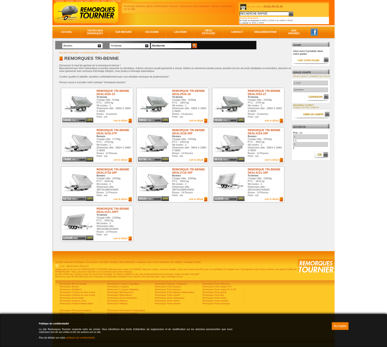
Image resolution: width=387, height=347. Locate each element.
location (114, 262)
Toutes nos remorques (95, 32)
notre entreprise (161, 262)
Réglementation (265, 32)
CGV (62, 266)
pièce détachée (127, 262)
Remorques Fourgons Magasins (123, 289)
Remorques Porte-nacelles (215, 300)
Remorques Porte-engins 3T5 (216, 286)
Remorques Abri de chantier (73, 284)
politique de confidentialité (80, 337)
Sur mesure (123, 32)
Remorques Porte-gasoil (214, 292)
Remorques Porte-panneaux (216, 303)
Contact (237, 32)
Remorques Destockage (71, 298)
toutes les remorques (74, 262)
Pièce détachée (208, 32)
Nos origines (294, 32)
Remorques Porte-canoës (167, 295)
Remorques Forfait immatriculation (76, 303)
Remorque (74, 52)
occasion (104, 262)
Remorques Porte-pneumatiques (75, 310)
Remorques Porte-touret (71, 313)
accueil (58, 262)
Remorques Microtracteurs (120, 292)
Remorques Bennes (69, 286)
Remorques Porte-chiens (166, 300)
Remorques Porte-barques (167, 286)
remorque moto (114, 1)
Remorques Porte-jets (213, 295)
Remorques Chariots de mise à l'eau (77, 292)
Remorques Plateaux (117, 300)
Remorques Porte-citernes (167, 303)
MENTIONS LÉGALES (78, 266)
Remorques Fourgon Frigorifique (123, 284)
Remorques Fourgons (118, 286)
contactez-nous (144, 262)
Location (180, 32)
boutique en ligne (192, 262)
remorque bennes (90, 52)
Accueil (66, 32)
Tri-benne (116, 45)
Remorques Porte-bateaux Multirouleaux (174, 292)
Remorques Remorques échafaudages (126, 310)
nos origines (177, 262)
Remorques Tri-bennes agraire (122, 313)
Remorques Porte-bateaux (167, 289)
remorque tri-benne (110, 52)
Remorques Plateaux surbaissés (170, 284)
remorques (59, 1)
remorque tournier (83, 1)
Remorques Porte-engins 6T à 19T (219, 289)
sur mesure (92, 262)
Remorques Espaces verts (72, 300)
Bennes (67, 45)
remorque (70, 1)
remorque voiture (99, 1)
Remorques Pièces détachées (122, 298)
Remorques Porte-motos (214, 298)
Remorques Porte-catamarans (169, 298)
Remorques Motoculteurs (119, 295)
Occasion (151, 32)
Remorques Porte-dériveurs (216, 284)
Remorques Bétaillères (70, 289)
